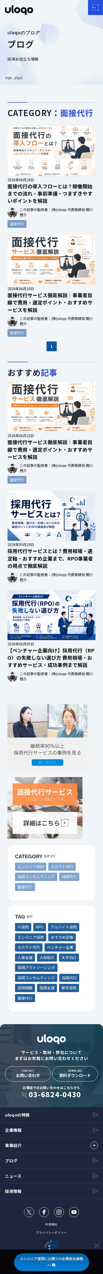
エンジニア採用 (31, 866)
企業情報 (13, 1130)
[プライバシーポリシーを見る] (52, 1247)
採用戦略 (25, 987)
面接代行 (25, 886)
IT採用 (23, 927)
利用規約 (51, 1224)
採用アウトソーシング (36, 967)
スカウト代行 (62, 866)
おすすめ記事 (62, 937)
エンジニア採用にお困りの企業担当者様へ (51, 1261)
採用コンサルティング (36, 876)
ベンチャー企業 (60, 947)
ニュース (13, 1176)
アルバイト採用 (63, 927)
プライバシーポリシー (51, 1232)
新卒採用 (69, 987)
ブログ (18, 78)
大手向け (69, 957)
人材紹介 (47, 957)
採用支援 (47, 987)
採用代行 (69, 876)
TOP (8, 78)
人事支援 (25, 957)
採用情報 (13, 1191)
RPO (40, 927)
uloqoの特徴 (17, 1115)
